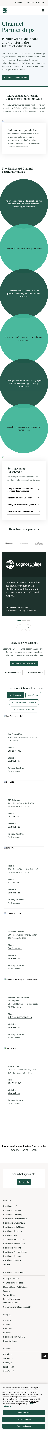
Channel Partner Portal (24, 1149)
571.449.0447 (14, 882)
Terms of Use (9, 1295)
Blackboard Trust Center (13, 1272)
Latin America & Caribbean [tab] (24, 709)
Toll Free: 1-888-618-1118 (20, 1017)
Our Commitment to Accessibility (17, 1307)
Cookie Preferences (11, 1299)
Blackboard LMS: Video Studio (15, 1219)
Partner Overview (13, 672)
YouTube (6, 1358)
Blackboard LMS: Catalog (14, 1223)
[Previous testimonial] (20, 627)
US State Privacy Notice (13, 1283)
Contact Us (24, 1182)
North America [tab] (15, 695)
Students (18, 2)
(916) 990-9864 (15, 948)
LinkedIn (6, 1354)
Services (6, 1264)
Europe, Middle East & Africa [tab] (24, 702)
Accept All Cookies (24, 1426)
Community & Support (35, 2)
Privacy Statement (11, 1278)
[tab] (8, 543)
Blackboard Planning (12, 1248)
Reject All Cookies (24, 1419)
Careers (6, 1324)
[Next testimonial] (28, 627)
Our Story (7, 1320)
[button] (23, 489)
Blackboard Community (13, 1337)
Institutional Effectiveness (14, 1239)
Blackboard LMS (10, 1206)
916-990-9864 (14, 1083)
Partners (7, 1332)
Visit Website (14, 761)
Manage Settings (24, 1412)
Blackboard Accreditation (14, 1243)
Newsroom (7, 1328)
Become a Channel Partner (15, 77)
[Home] (5, 10)
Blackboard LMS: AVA (12, 1210)
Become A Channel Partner (24, 663)
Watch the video (35, 672)
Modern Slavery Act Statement (16, 1287)
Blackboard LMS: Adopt (13, 1214)
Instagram (7, 1371)
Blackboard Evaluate (12, 1260)
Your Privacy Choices (11, 1302)
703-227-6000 (14, 751)
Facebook (7, 1367)
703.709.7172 (14, 817)
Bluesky (6, 1363)
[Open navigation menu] (43, 10)
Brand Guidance (10, 1341)
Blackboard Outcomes (12, 1256)
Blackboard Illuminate (12, 1231)
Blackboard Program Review (15, 1252)
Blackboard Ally (10, 1235)
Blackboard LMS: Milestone (14, 1227)
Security (6, 1291)
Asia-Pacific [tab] (33, 695)
